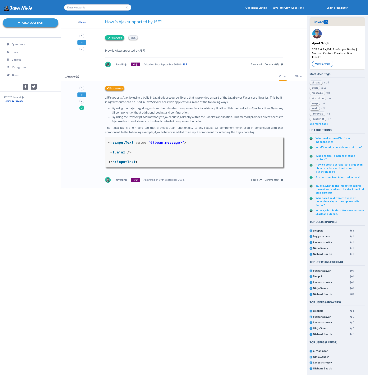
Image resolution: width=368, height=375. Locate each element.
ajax (133, 37)
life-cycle (317, 113)
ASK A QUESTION (32, 22)
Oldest (299, 76)
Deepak (318, 230)
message (317, 92)
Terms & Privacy (13, 100)
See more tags (319, 123)
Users (15, 75)
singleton (318, 98)
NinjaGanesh (321, 248)
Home (82, 22)
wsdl (315, 108)
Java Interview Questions (288, 7)
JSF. (185, 64)
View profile (322, 63)
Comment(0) (272, 64)
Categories (19, 67)
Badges (16, 59)
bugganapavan (322, 236)
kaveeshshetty (322, 242)
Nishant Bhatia (322, 253)
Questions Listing (256, 7)
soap (315, 103)
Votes (283, 76)
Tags (15, 52)
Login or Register (337, 7)
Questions (18, 44)
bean (315, 87)
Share (255, 64)
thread (316, 82)
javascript (318, 118)
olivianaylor (320, 350)
